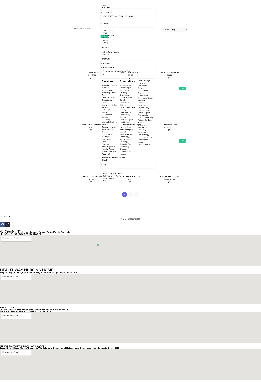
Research (106, 20)
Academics (106, 8)
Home (104, 5)
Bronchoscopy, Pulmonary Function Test (116, 71)
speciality (106, 59)
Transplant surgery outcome (113, 157)
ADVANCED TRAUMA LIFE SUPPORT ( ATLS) (118, 16)
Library (105, 24)
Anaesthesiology (108, 67)
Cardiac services (108, 75)
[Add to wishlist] (91, 78)
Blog (104, 165)
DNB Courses (107, 12)
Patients (105, 47)
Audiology (106, 63)
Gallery (105, 160)
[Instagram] (7, 224)
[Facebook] (2, 224)
